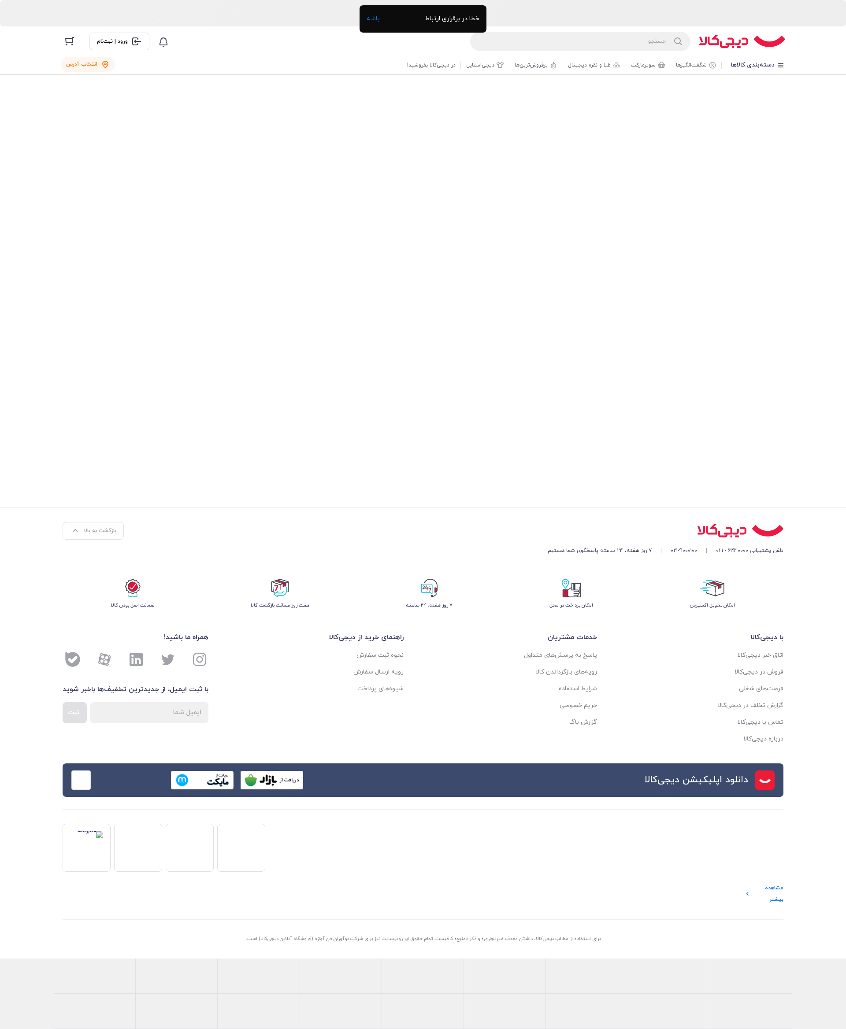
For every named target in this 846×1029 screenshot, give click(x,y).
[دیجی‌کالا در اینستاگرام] (199, 659)
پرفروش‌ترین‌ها (531, 65)
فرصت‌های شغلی (761, 689)
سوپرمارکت (643, 65)
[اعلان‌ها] (163, 41)
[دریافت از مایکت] (202, 780)
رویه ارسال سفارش (378, 672)
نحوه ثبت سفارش (380, 655)
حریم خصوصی (578, 705)
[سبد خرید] (69, 41)
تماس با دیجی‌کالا (760, 722)
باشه (373, 19)
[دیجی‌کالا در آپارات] (104, 659)
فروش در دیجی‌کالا (759, 672)
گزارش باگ (583, 722)
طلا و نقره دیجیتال (589, 65)
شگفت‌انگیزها (691, 65)
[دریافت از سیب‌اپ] (132, 780)
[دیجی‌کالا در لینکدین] (136, 659)
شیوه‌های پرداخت (380, 689)
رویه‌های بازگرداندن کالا (566, 672)
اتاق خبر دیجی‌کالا (760, 655)
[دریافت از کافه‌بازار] (272, 780)
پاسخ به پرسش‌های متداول (560, 655)
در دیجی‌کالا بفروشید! (431, 65)
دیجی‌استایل (480, 65)
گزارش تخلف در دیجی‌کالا (750, 705)
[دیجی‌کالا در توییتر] (168, 659)
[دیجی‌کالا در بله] (73, 659)
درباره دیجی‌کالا (763, 739)
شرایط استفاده (578, 689)
